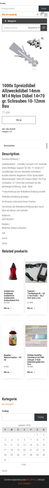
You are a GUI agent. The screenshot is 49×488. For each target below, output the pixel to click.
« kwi (23, 464)
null (10, 132)
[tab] (24, 146)
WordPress (32, 479)
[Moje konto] (37, 14)
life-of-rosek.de (9, 14)
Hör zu (18, 120)
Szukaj (2, 3)
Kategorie (12, 21)
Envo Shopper (24, 483)
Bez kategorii (8, 404)
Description (9, 145)
